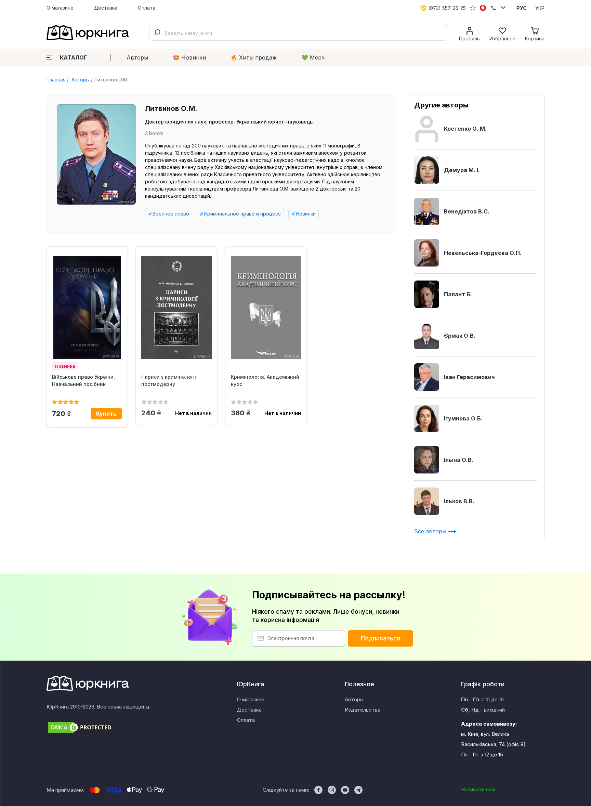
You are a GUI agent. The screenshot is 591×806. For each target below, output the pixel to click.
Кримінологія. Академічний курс (265, 380)
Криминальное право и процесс (242, 214)
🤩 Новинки (189, 57)
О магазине (60, 8)
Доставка (105, 8)
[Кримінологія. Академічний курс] (266, 307)
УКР (539, 8)
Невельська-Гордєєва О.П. (483, 252)
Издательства (362, 709)
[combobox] (298, 33)
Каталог (73, 57)
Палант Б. (458, 294)
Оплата (146, 8)
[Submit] (157, 32)
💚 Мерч (313, 57)
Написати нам (478, 789)
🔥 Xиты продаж (254, 57)
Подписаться (380, 638)
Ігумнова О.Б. (463, 418)
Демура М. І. (462, 170)
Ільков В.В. (459, 501)
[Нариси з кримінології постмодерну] (176, 307)
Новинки (306, 214)
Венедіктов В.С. (466, 211)
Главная (56, 79)
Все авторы (431, 531)
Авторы (137, 57)
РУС (521, 8)
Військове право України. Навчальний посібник (83, 380)
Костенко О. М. (465, 128)
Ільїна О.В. (458, 459)
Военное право (171, 214)
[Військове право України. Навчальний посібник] (87, 307)
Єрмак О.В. (459, 335)
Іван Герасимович (469, 377)
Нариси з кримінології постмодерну (168, 380)
